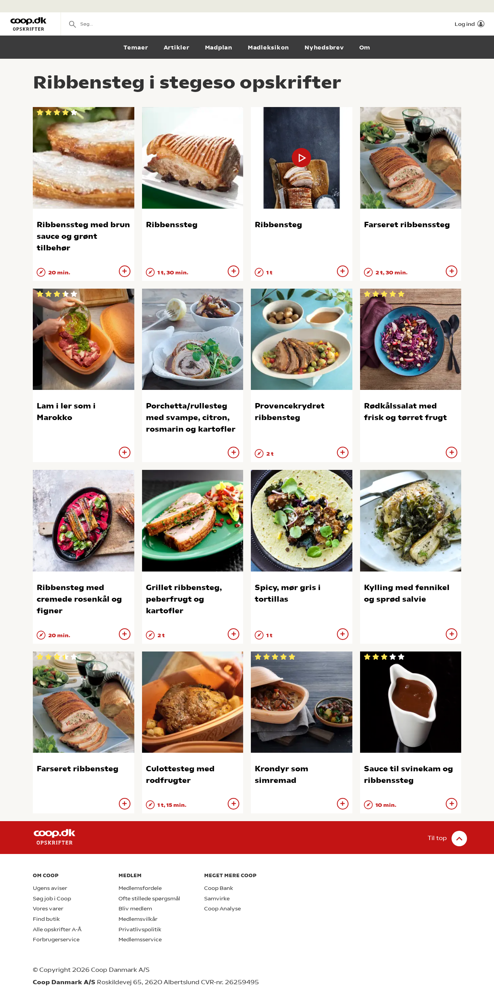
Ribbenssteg (172, 224)
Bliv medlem (135, 908)
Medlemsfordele (140, 888)
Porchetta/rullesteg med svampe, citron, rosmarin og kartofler (190, 417)
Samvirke (217, 898)
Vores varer (48, 908)
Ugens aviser (50, 888)
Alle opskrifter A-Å (57, 929)
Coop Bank (218, 888)
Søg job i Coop (52, 898)
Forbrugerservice (56, 939)
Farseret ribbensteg (77, 768)
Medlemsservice (140, 939)
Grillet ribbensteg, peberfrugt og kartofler (184, 599)
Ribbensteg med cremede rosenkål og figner (79, 599)
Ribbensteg (278, 224)
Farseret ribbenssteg (407, 224)
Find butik (46, 919)
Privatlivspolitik (139, 929)
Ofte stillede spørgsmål (149, 898)
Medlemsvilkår (137, 919)
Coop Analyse (222, 908)
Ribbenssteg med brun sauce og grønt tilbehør (83, 236)
